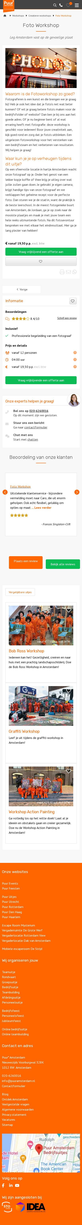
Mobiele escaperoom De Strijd (22, 949)
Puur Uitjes (9, 897)
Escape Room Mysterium (18, 925)
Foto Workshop (20, 486)
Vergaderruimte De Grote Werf (22, 930)
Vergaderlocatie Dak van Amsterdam (26, 941)
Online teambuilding (15, 1034)
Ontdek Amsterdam (15, 1099)
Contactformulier (13, 1086)
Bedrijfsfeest (11, 1011)
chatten (32, 439)
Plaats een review (26, 561)
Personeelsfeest (13, 1016)
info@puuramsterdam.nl (18, 1081)
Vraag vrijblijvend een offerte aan (41, 252)
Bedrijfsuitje (10, 987)
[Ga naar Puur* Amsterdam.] (5, 15)
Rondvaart (9, 977)
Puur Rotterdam (12, 907)
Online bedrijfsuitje (14, 1029)
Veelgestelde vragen (15, 1104)
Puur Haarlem (11, 917)
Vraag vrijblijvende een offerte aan (41, 380)
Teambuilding (11, 992)
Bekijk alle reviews (63, 564)
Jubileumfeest (11, 1021)
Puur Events (10, 883)
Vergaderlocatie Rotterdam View (24, 935)
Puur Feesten (11, 888)
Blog (5, 1094)
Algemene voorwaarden (18, 1109)
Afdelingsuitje (11, 997)
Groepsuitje (9, 982)
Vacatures (8, 1120)
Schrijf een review (67, 318)
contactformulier (35, 427)
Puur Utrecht (10, 902)
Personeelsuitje (12, 1002)
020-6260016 (38, 411)
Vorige (23, 289)
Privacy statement (14, 1115)
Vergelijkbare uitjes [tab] (20, 592)
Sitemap (7, 1125)
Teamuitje (8, 972)
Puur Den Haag (12, 912)
